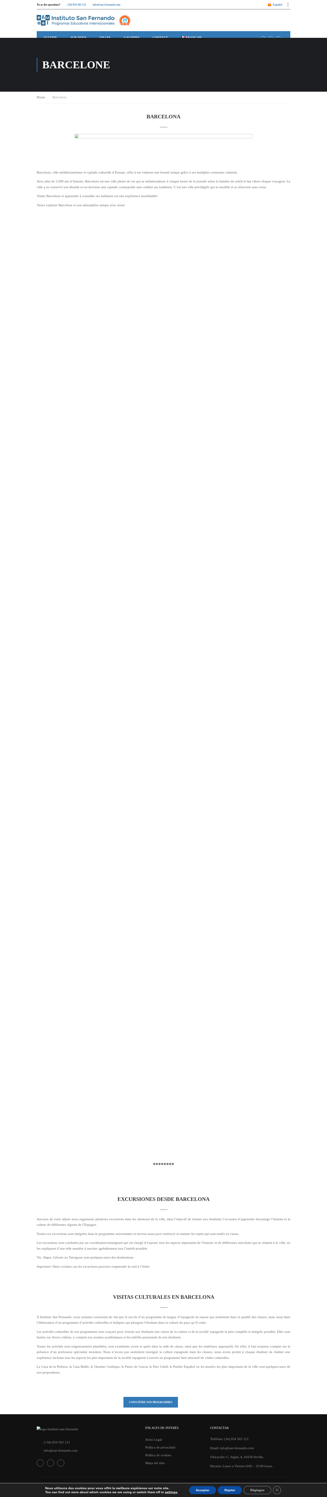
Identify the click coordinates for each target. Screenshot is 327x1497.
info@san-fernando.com (106, 4)
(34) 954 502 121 (77, 4)
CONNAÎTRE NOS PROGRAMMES (150, 1402)
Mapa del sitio (155, 1463)
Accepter (202, 1490)
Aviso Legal (153, 1439)
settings (171, 1492)
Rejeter (229, 1490)
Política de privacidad (160, 1447)
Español (277, 4)
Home (41, 97)
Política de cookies (158, 1455)
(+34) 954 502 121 (57, 1442)
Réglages (257, 1490)
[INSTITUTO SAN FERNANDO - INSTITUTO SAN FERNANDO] (84, 20)
